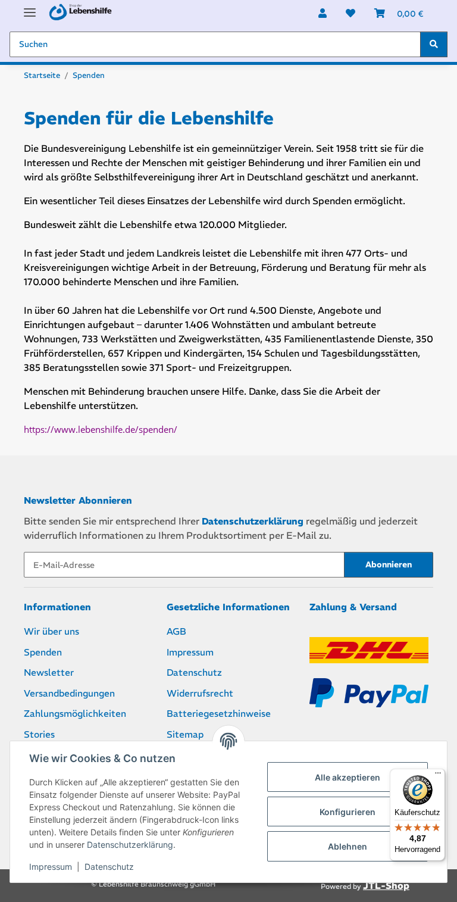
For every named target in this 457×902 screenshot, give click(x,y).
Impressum (50, 867)
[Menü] (438, 776)
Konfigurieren (347, 812)
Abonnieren (388, 564)
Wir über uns (51, 631)
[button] (322, 13)
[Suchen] (433, 44)
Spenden (43, 652)
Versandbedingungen (69, 693)
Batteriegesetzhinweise (219, 713)
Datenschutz (109, 867)
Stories (39, 734)
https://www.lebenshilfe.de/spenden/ (100, 429)
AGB (176, 631)
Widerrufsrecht (200, 693)
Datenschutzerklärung (130, 844)
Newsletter (49, 672)
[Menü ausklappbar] (30, 7)
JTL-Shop (386, 885)
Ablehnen (347, 846)
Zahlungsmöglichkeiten (75, 713)
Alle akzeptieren (347, 777)
